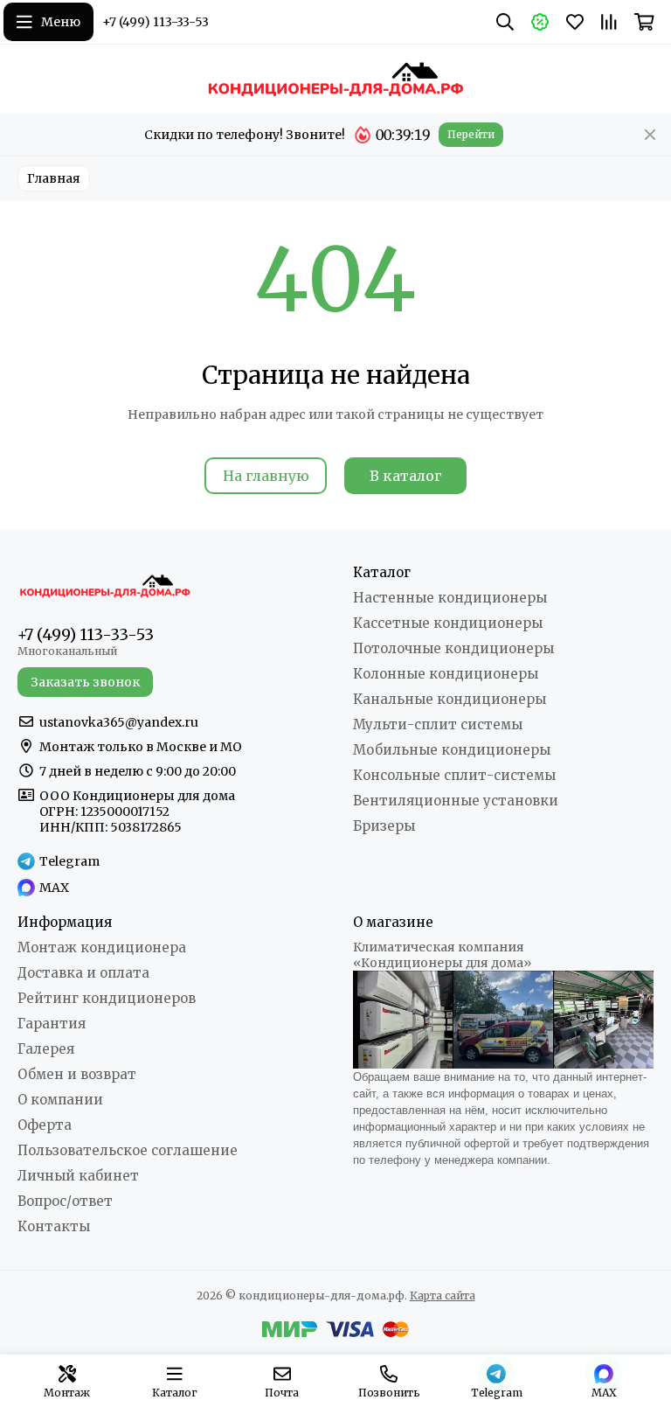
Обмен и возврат (76, 1074)
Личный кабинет (78, 1175)
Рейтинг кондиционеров (106, 998)
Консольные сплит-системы (454, 775)
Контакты (53, 1226)
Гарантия (51, 1023)
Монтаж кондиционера (101, 947)
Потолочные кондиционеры (453, 648)
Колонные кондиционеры (445, 673)
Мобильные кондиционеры (451, 750)
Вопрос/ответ (65, 1201)
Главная (53, 178)
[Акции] (539, 22)
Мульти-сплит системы (437, 724)
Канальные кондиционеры (449, 699)
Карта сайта (442, 1295)
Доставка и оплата (83, 973)
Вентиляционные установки (455, 800)
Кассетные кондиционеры (448, 623)
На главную (266, 475)
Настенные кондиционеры (450, 597)
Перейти (471, 134)
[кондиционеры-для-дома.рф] (335, 78)
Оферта (44, 1125)
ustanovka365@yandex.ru (118, 722)
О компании (60, 1099)
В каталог (406, 475)
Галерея (45, 1049)
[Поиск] (505, 22)
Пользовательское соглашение (127, 1150)
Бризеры (384, 826)
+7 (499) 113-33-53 (155, 22)
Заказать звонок (85, 682)
